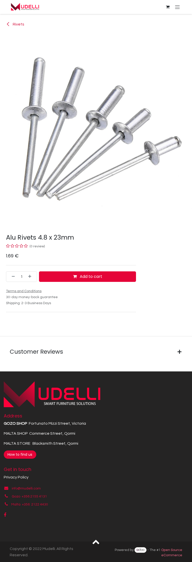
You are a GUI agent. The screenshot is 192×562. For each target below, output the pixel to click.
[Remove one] (11, 277)
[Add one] (31, 277)
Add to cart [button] (90, 276)
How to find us (20, 454)
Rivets (18, 24)
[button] (96, 541)
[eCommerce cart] (167, 7)
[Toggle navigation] (177, 7)
